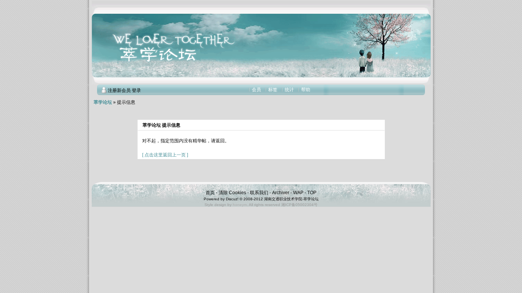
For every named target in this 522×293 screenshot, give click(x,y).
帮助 (305, 89)
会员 (256, 89)
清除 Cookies (232, 192)
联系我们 (259, 192)
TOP (311, 192)
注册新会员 (119, 90)
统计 (289, 89)
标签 (272, 89)
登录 (136, 90)
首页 (210, 192)
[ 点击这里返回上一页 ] (165, 155)
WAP (298, 192)
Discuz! (232, 199)
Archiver (280, 192)
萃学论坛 (103, 102)
